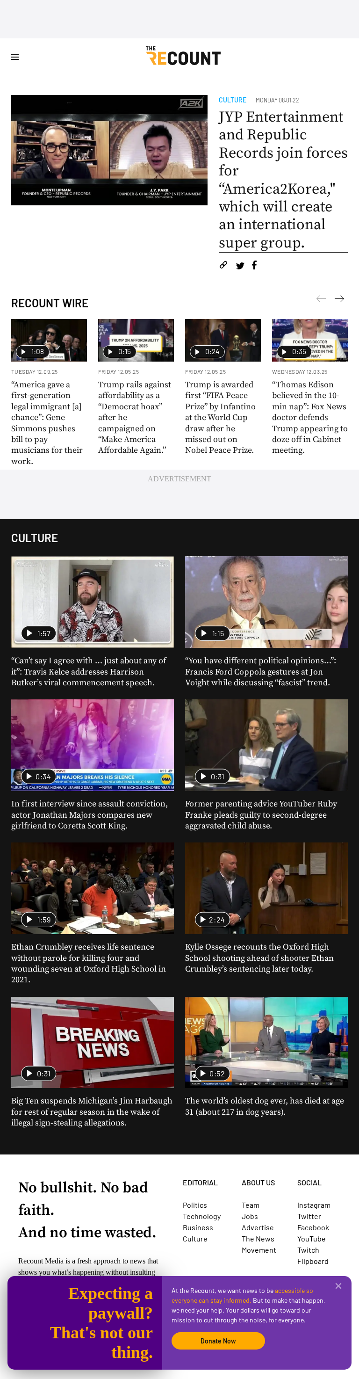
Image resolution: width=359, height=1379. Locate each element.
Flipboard (313, 1260)
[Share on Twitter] (240, 266)
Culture (232, 100)
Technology (202, 1216)
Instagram (313, 1204)
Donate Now (218, 1341)
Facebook (313, 1227)
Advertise (258, 1227)
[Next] (321, 300)
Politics (195, 1204)
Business (198, 1227)
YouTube (311, 1238)
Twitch (308, 1249)
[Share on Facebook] (254, 266)
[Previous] (339, 300)
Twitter (309, 1216)
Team (250, 1204)
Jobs (250, 1216)
